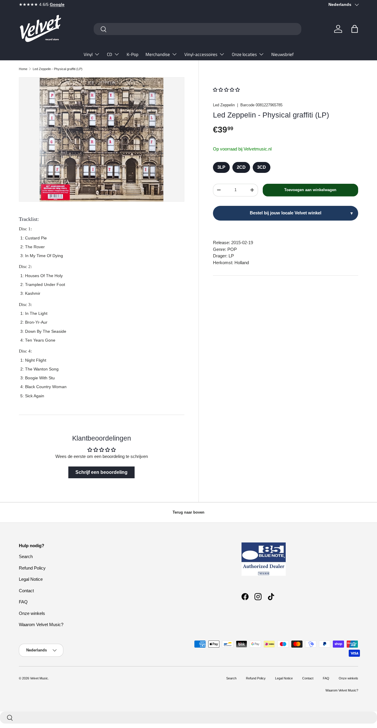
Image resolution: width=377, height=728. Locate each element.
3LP (221, 167)
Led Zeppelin (224, 105)
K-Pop (132, 54)
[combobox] (197, 29)
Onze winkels (32, 613)
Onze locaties (244, 54)
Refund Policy (32, 567)
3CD (261, 167)
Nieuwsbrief (282, 54)
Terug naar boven (188, 512)
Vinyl (88, 54)
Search (26, 556)
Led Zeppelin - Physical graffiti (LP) (57, 69)
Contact (26, 590)
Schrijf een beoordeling (101, 472)
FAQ (23, 601)
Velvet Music (39, 678)
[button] (354, 28)
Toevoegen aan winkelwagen (310, 190)
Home (23, 69)
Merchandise (157, 54)
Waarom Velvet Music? (41, 624)
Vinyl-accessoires (200, 54)
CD (109, 54)
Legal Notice (31, 579)
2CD (241, 167)
